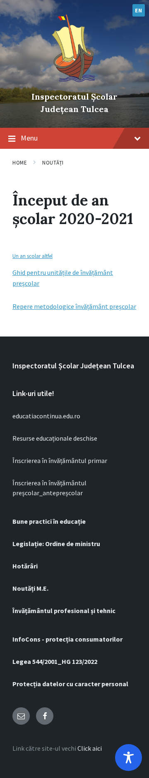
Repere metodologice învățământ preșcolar (74, 306)
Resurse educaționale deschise (54, 438)
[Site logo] (74, 83)
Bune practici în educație (49, 521)
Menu (29, 138)
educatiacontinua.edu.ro (46, 416)
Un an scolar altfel (32, 256)
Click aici (89, 748)
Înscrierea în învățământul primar (59, 460)
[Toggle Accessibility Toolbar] (128, 757)
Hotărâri (25, 566)
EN (138, 10)
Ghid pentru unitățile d (44, 272)
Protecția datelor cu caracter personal (70, 684)
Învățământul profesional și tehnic (63, 610)
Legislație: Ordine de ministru (56, 543)
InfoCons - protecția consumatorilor (67, 639)
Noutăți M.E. (30, 588)
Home (19, 162)
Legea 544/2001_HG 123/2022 (54, 661)
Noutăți (53, 162)
